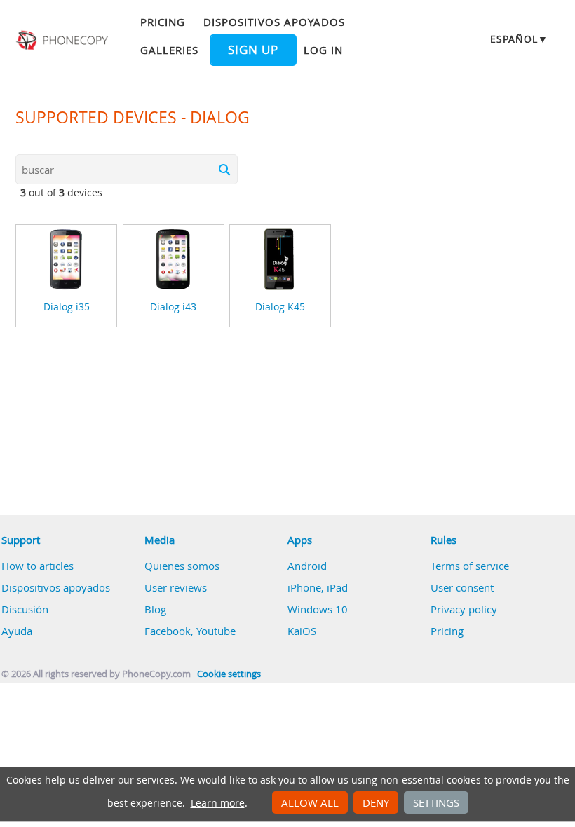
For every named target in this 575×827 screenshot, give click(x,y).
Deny (376, 802)
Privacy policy (464, 609)
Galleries (169, 50)
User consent (462, 587)
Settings (436, 802)
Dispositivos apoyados (274, 22)
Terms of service (470, 566)
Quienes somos (181, 566)
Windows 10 (318, 609)
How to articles (37, 566)
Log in (323, 50)
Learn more (218, 803)
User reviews (175, 587)
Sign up (253, 49)
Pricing (162, 22)
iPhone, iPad (318, 587)
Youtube (216, 631)
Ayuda (16, 631)
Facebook (167, 631)
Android (307, 566)
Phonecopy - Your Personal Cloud (63, 41)
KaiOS (302, 631)
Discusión (24, 609)
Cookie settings (229, 674)
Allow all (310, 802)
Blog (155, 609)
